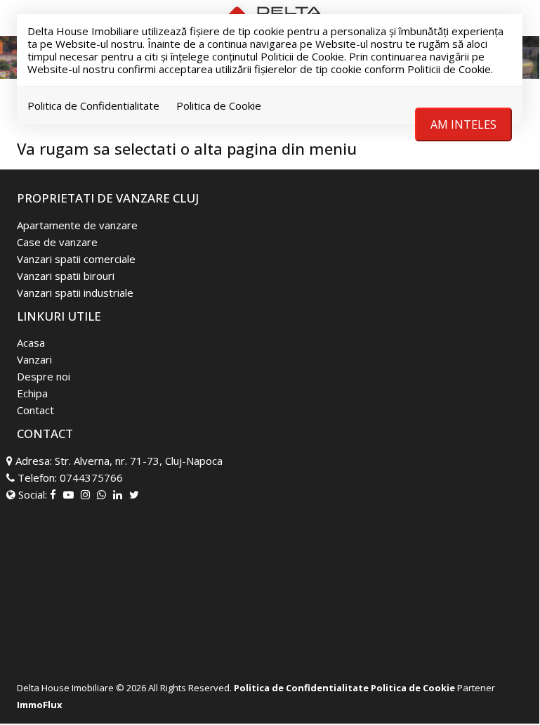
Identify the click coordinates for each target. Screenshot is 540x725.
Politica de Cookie (218, 105)
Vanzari (34, 359)
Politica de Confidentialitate (93, 105)
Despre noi (43, 376)
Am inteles (463, 124)
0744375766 (91, 477)
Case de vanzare (57, 242)
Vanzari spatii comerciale (76, 259)
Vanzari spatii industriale (75, 292)
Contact (35, 410)
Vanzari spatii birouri (65, 276)
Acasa (31, 342)
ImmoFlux (39, 704)
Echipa (32, 393)
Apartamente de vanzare (77, 225)
